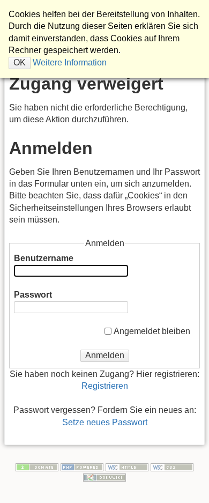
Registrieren (104, 385)
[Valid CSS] (172, 466)
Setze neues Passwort (104, 422)
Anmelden (104, 355)
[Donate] (37, 466)
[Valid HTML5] (127, 466)
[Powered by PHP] (82, 466)
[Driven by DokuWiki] (104, 476)
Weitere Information (69, 62)
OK (19, 62)
